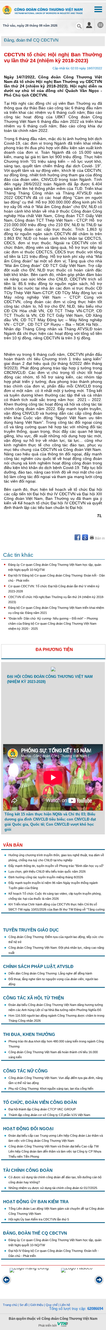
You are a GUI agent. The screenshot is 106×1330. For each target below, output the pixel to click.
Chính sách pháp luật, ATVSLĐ (38, 966)
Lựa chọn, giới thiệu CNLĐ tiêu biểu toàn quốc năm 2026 (47, 868)
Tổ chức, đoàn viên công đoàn (40, 1102)
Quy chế (52, 1305)
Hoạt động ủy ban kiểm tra (36, 1201)
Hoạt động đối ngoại (28, 1128)
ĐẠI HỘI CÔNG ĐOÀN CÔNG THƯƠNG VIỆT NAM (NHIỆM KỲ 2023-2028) (50, 679)
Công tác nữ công (25, 1070)
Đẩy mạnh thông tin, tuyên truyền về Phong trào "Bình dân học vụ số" (56, 862)
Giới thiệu (36, 1305)
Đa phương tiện (54, 649)
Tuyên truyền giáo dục (31, 930)
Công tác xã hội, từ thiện (33, 997)
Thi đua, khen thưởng (29, 1034)
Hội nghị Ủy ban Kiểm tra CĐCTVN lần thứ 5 (39, 1219)
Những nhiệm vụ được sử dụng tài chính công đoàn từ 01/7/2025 (52, 1188)
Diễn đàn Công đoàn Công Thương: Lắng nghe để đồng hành (50, 973)
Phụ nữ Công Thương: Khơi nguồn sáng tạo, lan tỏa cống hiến (50, 1088)
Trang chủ (10, 1305)
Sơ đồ (24, 1305)
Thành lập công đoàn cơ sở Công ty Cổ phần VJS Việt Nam (49, 1115)
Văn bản (13, 845)
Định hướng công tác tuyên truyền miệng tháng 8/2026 (45, 873)
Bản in (99, 538)
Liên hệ (65, 1305)
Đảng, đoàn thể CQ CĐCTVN (35, 1233)
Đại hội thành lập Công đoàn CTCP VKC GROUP (42, 1109)
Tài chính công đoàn (28, 1170)
